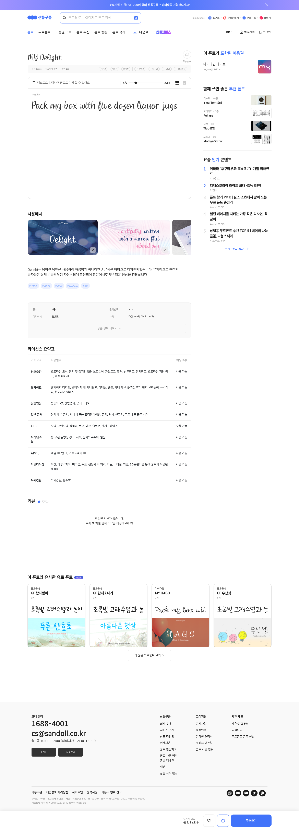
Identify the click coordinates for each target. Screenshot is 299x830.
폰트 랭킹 (100, 32)
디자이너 (37, 316)
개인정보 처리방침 (57, 792)
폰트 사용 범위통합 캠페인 (169, 758)
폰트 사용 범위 (204, 749)
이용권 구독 (64, 32)
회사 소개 (165, 723)
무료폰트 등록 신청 (243, 736)
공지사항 (201, 723)
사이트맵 (77, 792)
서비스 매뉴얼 (204, 743)
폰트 (30, 32)
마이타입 (159, 588)
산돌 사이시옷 (168, 773)
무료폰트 (44, 32)
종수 (35, 309)
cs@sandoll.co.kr (59, 733)
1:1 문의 (70, 752)
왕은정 (55, 316)
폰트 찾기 (118, 32)
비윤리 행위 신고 (111, 792)
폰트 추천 (82, 32)
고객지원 (201, 716)
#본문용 (33, 286)
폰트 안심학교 (168, 749)
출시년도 (113, 309)
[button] (198, 237)
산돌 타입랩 (167, 736)
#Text (85, 286)
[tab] (177, 83)
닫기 (267, 5)
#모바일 (46, 286)
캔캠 (162, 767)
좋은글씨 (35, 588)
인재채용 (165, 743)
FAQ (43, 752)
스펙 (111, 316)
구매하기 (251, 820)
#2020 (58, 286)
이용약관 (37, 792)
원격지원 (92, 792)
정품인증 (201, 730)
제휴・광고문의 (240, 723)
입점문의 (237, 730)
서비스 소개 (167, 730)
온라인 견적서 (204, 736)
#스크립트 (72, 286)
